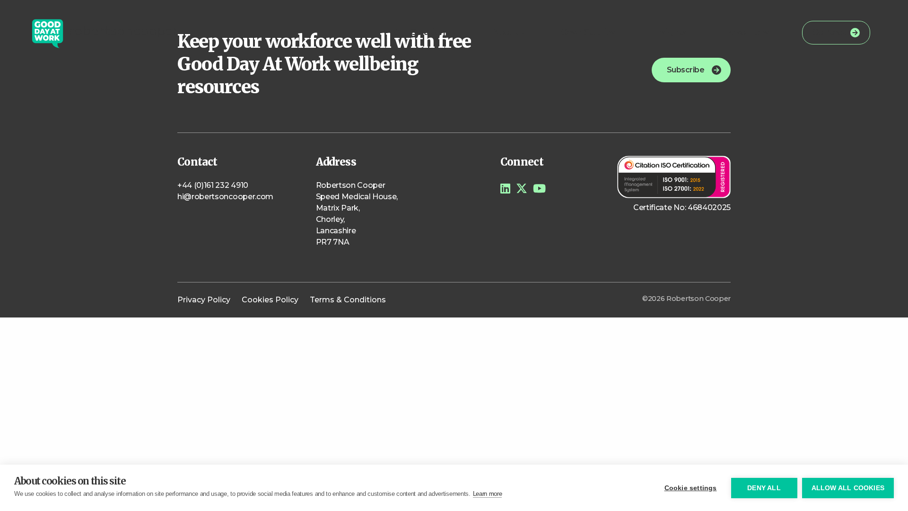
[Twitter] (521, 188)
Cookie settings (690, 488)
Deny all (764, 488)
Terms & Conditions (348, 299)
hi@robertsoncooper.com (225, 196)
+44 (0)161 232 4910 (212, 185)
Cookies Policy (270, 299)
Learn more (487, 493)
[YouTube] (539, 188)
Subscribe (685, 69)
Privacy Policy (203, 299)
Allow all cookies (848, 488)
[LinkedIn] (505, 188)
